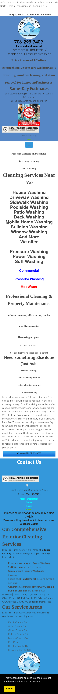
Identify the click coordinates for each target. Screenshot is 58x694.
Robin (29, 506)
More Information (29, 498)
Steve (29, 502)
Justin (29, 509)
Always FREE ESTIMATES (30, 453)
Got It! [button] (9, 688)
